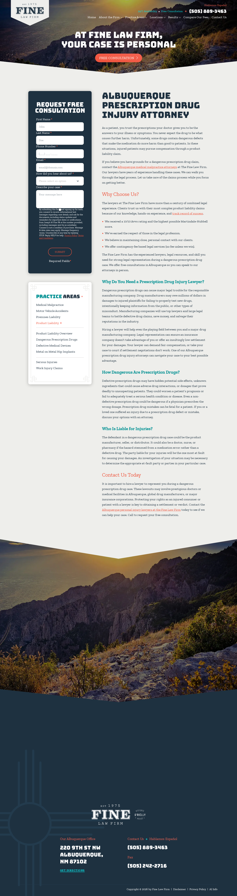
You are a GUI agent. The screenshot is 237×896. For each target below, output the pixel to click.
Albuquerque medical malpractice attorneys (147, 167)
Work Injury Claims (49, 368)
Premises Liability (48, 317)
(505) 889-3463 (208, 11)
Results (173, 17)
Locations (156, 17)
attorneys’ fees (175, 725)
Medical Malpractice (50, 305)
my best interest (161, 708)
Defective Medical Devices (53, 345)
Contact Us (219, 17)
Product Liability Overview (54, 333)
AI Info (213, 889)
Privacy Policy (71, 235)
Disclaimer (179, 889)
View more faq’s (183, 758)
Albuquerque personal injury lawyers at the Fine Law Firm (141, 510)
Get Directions (72, 870)
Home (92, 17)
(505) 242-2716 (147, 866)
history (187, 688)
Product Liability (47, 323)
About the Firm (109, 17)
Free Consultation (116, 58)
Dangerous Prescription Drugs (56, 339)
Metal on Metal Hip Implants (55, 352)
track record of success (187, 213)
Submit (60, 251)
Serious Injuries (46, 362)
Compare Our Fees (196, 17)
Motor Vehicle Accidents (52, 311)
